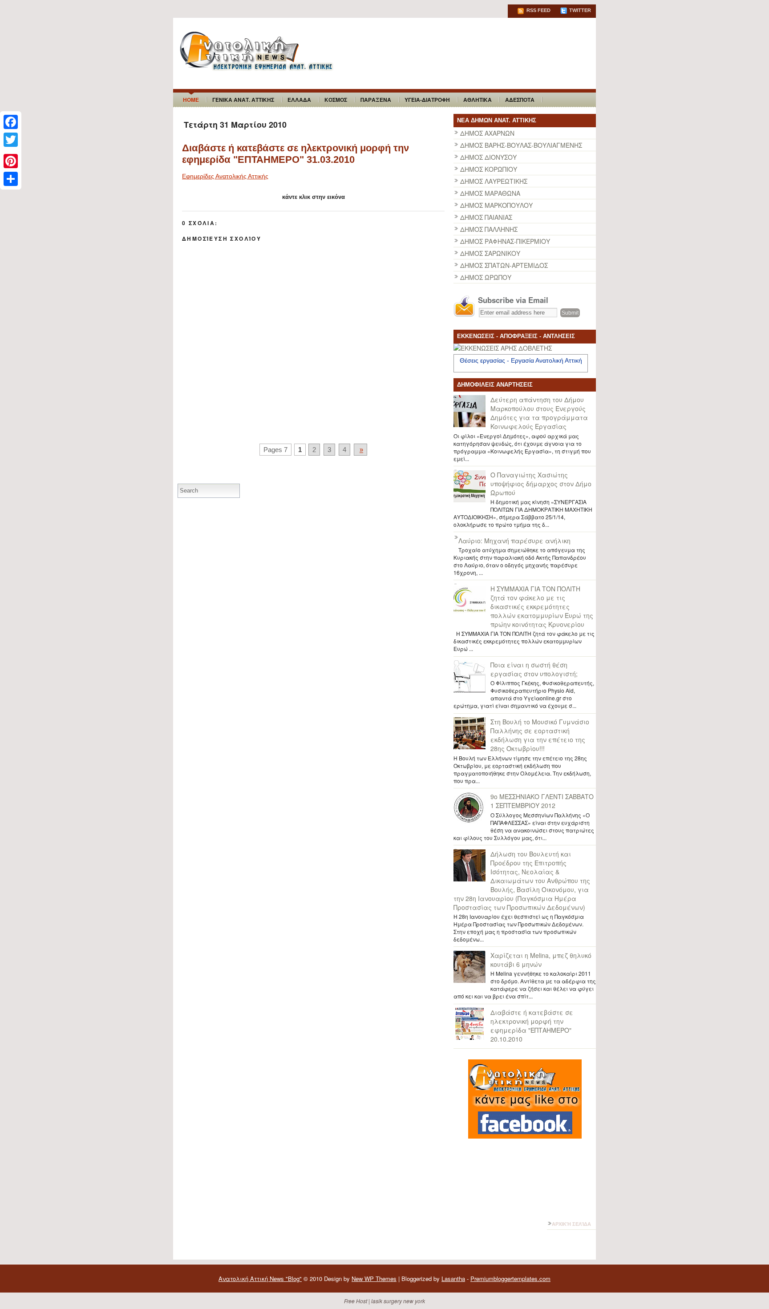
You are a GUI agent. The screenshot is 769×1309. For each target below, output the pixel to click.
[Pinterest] (11, 161)
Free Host (355, 1301)
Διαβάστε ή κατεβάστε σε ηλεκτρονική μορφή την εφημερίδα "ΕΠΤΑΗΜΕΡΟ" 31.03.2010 (295, 153)
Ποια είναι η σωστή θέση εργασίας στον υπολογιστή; (534, 669)
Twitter (579, 10)
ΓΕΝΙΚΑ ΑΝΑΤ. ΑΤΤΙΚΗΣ (243, 100)
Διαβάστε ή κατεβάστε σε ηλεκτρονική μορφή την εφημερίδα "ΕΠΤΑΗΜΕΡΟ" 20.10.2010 (531, 1025)
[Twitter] (11, 140)
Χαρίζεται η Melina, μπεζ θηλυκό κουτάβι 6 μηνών (540, 960)
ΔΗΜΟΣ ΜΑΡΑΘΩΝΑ (490, 193)
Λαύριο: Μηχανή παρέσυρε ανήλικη (514, 540)
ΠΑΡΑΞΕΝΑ (375, 100)
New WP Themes (374, 1278)
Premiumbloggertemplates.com (510, 1278)
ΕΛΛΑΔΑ (299, 100)
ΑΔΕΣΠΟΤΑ (519, 100)
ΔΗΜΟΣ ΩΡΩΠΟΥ (485, 277)
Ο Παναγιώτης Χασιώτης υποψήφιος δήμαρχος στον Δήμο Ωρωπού (540, 483)
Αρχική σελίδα (571, 1224)
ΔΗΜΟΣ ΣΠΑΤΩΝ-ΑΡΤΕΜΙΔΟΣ (504, 265)
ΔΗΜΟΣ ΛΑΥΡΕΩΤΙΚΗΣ (493, 181)
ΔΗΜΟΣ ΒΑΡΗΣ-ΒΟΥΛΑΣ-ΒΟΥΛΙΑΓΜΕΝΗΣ (521, 145)
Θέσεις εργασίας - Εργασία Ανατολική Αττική (521, 360)
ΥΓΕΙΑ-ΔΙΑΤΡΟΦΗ (427, 100)
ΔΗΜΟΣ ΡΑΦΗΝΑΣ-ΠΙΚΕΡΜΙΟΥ (505, 241)
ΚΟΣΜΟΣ (335, 100)
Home (191, 100)
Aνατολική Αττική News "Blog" (260, 1278)
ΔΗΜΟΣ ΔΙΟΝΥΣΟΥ (488, 157)
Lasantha (453, 1278)
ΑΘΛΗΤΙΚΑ (477, 100)
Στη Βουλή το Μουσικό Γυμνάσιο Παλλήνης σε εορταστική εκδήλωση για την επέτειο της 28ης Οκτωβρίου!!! (539, 735)
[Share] (11, 179)
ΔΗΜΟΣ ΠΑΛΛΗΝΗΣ (489, 229)
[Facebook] (11, 122)
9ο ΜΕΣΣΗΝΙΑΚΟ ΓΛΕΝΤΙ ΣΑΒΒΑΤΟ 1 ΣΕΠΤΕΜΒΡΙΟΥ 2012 (542, 801)
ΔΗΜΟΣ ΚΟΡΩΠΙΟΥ (488, 169)
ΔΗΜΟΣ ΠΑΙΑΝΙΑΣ (486, 217)
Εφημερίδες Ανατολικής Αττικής (225, 176)
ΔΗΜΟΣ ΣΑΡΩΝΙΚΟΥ (490, 253)
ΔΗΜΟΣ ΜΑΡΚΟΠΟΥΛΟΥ (496, 205)
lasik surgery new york (398, 1301)
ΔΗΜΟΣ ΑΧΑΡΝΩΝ (487, 133)
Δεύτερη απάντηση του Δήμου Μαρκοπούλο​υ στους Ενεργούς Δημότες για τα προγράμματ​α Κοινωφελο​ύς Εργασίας (539, 413)
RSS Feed (537, 10)
